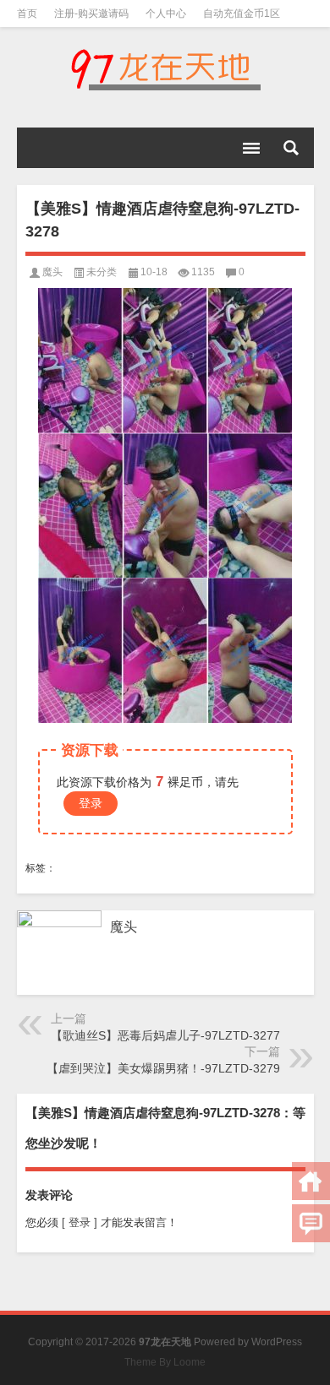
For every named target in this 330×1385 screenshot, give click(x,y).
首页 (27, 13)
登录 (90, 803)
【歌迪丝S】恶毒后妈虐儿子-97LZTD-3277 (165, 1035)
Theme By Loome (165, 1362)
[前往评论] (311, 1223)
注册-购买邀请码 (91, 13)
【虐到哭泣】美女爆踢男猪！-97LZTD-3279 (163, 1068)
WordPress (276, 1342)
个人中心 (166, 13)
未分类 (101, 272)
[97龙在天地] (165, 69)
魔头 (52, 272)
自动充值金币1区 (241, 13)
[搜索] (291, 148)
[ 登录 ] (79, 1222)
